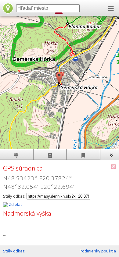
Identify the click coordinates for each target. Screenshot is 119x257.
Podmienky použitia (98, 251)
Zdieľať (15, 204)
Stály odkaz (14, 251)
